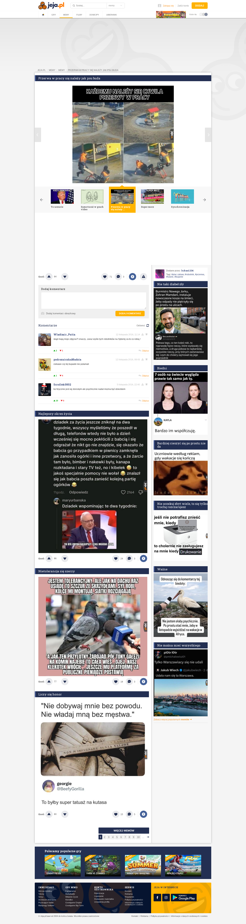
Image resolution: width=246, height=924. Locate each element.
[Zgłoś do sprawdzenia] (143, 276)
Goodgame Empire (73, 903)
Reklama (129, 894)
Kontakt (128, 891)
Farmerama (70, 891)
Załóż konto (183, 5)
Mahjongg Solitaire (46, 906)
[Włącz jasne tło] (201, 14)
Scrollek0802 (62, 384)
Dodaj (199, 5)
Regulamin (129, 897)
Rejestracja (99, 893)
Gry (54, 15)
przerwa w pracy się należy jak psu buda (93, 70)
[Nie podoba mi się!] (69, 276)
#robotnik (189, 274)
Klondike (69, 900)
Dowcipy (94, 15)
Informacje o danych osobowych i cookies (134, 904)
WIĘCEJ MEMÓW (124, 830)
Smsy (40, 897)
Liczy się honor (50, 694)
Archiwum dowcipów (47, 900)
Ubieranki (111, 15)
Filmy (79, 15)
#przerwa (199, 274)
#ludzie (169, 277)
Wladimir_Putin (64, 334)
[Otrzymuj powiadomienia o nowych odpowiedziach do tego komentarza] (147, 334)
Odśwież (141, 325)
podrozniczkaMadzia (67, 359)
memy (52, 70)
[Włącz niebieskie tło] (206, 14)
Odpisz (145, 351)
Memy (66, 15)
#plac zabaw (177, 274)
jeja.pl (41, 70)
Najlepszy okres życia (55, 414)
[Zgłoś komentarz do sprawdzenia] (143, 334)
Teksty (41, 894)
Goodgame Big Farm (74, 906)
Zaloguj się (168, 5)
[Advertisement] (123, 240)
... (143, 837)
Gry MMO (71, 887)
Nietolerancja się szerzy (56, 571)
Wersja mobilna (45, 891)
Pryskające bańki (45, 903)
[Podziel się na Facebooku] (132, 276)
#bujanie (179, 277)
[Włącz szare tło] (203, 14)
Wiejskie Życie (71, 897)
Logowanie (99, 896)
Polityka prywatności (134, 900)
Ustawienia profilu (101, 902)
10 (138, 837)
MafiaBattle (70, 894)
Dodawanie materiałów (104, 899)
